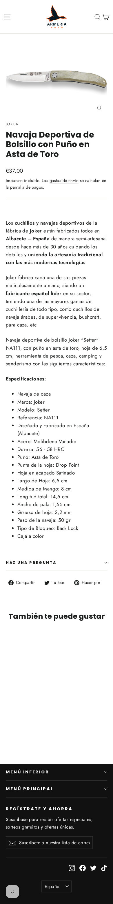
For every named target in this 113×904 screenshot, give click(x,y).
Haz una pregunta (31, 562)
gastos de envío (64, 180)
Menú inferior (27, 772)
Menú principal (30, 789)
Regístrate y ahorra (39, 809)
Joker (12, 124)
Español (53, 886)
